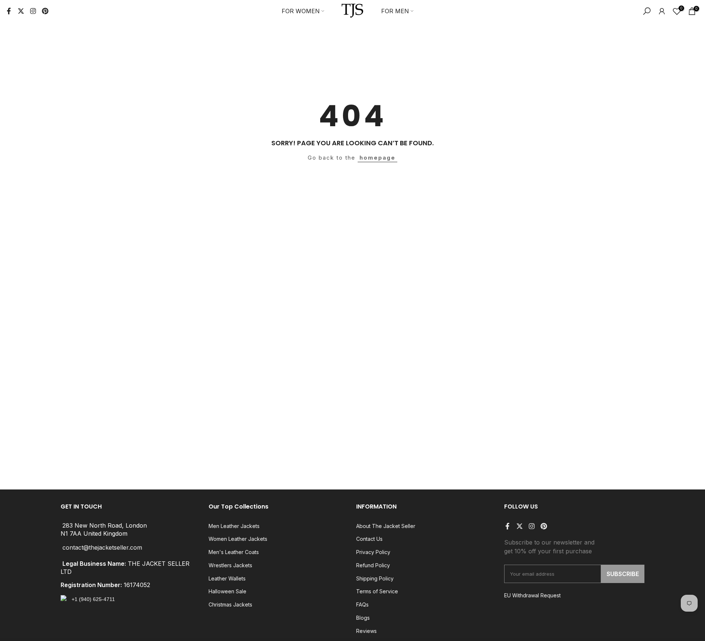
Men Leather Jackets (234, 526)
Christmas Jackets (230, 604)
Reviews (366, 631)
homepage (377, 157)
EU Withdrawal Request (532, 595)
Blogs (363, 618)
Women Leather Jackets (238, 539)
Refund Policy (373, 565)
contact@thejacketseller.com (102, 547)
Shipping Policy (375, 578)
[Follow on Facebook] (9, 11)
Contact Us (369, 539)
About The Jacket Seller (385, 526)
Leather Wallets (227, 578)
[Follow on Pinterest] (45, 11)
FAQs (362, 604)
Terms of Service (377, 591)
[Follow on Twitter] (21, 11)
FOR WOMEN (301, 11)
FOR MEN (395, 11)
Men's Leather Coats (234, 552)
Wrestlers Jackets (230, 565)
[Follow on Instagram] (33, 11)
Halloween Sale (227, 591)
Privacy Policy (373, 552)
